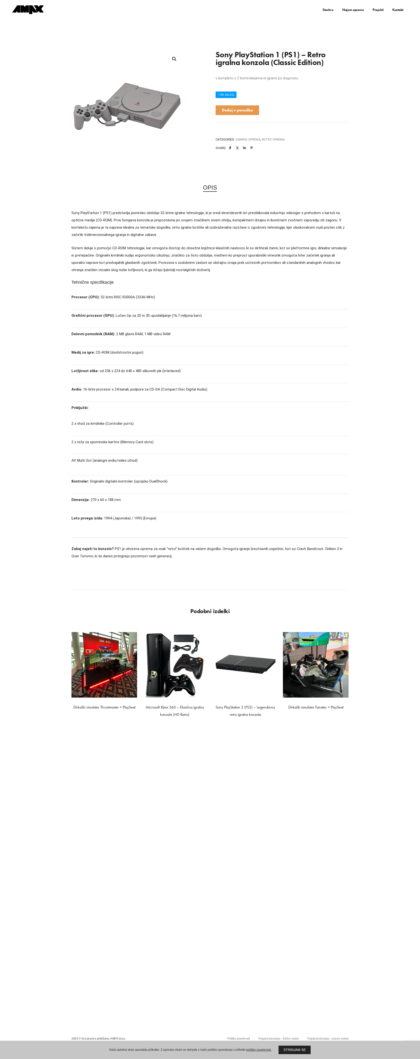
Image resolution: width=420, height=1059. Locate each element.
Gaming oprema (248, 139)
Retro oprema (273, 139)
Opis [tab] (210, 187)
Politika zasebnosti (238, 1038)
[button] (174, 59)
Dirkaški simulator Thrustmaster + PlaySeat (104, 707)
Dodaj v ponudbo (237, 110)
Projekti (378, 10)
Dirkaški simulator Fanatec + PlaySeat (315, 707)
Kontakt (397, 10)
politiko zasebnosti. (258, 1049)
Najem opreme (353, 10)
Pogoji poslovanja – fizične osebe (278, 1038)
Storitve (328, 10)
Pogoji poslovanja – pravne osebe (328, 1038)
